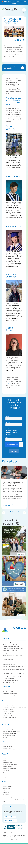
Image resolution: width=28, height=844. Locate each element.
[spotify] (25, 628)
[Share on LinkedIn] (23, 40)
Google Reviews (7, 777)
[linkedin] (19, 628)
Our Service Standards (8, 798)
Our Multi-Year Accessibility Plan (11, 796)
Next (24, 512)
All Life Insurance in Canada (10, 645)
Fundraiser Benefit (7, 715)
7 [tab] (12, 513)
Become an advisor (9, 820)
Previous (3, 512)
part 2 (9, 383)
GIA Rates (5, 697)
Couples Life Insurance (8, 678)
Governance (6, 770)
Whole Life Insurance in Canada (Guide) (13, 661)
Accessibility (6, 794)
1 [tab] (10, 511)
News (4, 776)
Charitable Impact (7, 762)
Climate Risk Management (9, 768)
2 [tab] (12, 511)
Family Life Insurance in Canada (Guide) (13, 648)
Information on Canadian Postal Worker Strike (14, 707)
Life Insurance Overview (9, 643)
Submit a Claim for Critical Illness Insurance (14, 705)
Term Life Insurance (8, 654)
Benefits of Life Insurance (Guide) (11, 646)
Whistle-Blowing (7, 788)
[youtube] (22, 628)
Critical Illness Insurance (9, 664)
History (4, 760)
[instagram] (17, 628)
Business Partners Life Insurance (11, 680)
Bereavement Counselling (9, 733)
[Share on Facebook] (18, 40)
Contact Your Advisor (8, 709)
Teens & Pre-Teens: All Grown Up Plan (12, 676)
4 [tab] (18, 511)
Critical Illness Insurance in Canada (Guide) (14, 666)
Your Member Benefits (8, 711)
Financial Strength (7, 766)
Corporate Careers (7, 774)
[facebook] (14, 628)
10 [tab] (20, 513)
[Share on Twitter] (20, 40)
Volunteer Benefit (7, 713)
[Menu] (24, 10)
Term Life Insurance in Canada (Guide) (12, 655)
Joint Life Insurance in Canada (11, 650)
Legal (4, 790)
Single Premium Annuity (9, 695)
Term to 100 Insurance (8, 682)
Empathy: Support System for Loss (11, 731)
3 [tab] (15, 511)
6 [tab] (10, 513)
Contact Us (5, 721)
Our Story (5, 759)
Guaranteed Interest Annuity (10, 693)
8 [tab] (15, 513)
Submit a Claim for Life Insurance (11, 729)
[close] (27, 1)
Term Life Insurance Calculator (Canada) (13, 750)
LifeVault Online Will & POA (9, 717)
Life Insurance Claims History (10, 764)
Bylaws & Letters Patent (8, 772)
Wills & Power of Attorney (9, 719)
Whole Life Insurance (8, 659)
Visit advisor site (9, 816)
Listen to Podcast (7, 748)
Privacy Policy (6, 792)
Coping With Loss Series (9, 735)
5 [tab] (20, 511)
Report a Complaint (8, 786)
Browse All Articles (7, 746)
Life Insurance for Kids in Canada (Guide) (13, 673)
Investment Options (8, 691)
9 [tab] (18, 513)
